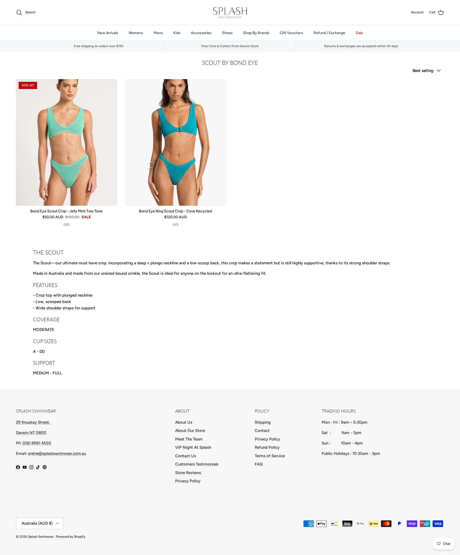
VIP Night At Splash (193, 447)
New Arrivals (107, 33)
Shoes (227, 33)
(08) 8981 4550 (37, 443)
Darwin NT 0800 (31, 432)
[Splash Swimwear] (230, 12)
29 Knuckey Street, (33, 422)
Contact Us (185, 455)
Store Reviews (188, 472)
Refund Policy (267, 447)
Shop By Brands (256, 33)
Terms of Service (270, 455)
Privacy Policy (187, 481)
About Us (183, 422)
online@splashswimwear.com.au (57, 453)
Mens (158, 33)
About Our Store (190, 430)
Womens (136, 33)
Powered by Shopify (70, 536)
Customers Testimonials (196, 464)
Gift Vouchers (291, 33)
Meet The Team (189, 439)
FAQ (259, 464)
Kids (176, 33)
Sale (359, 33)
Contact (262, 430)
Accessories (201, 33)
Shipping (263, 422)
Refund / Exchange (329, 33)
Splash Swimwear (41, 536)
